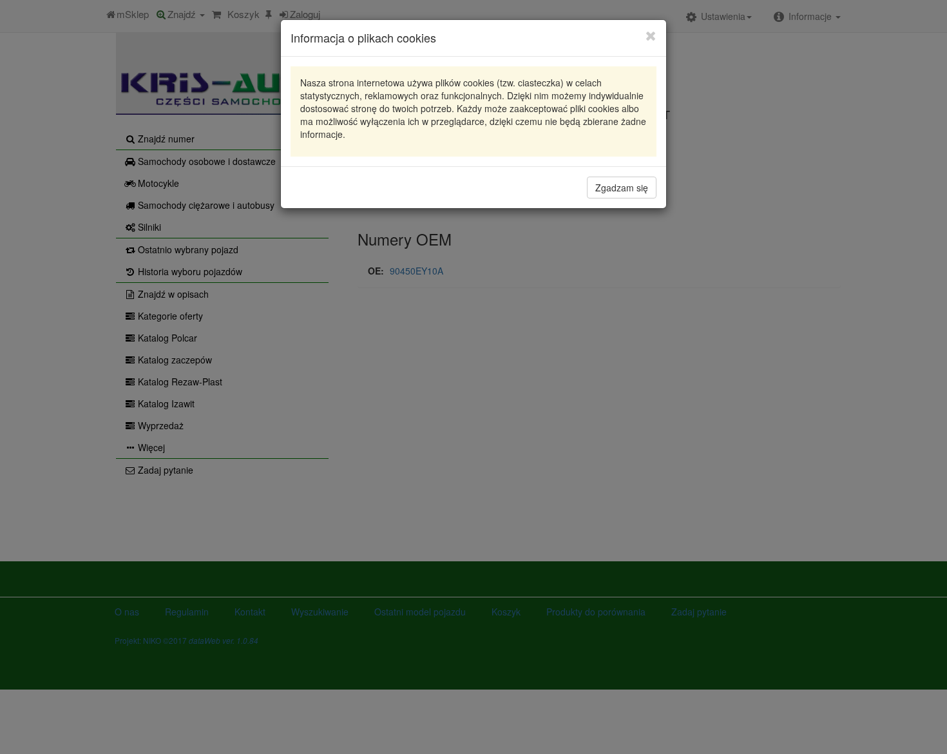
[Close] (651, 35)
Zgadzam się (621, 187)
